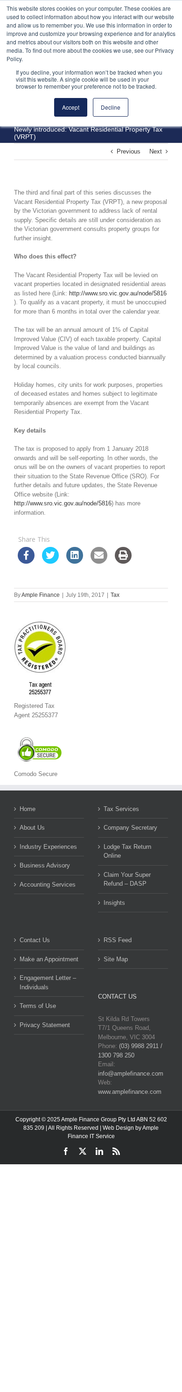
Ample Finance (40, 595)
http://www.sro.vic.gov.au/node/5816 (118, 293)
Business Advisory (45, 865)
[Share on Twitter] (50, 561)
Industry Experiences (48, 846)
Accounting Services (48, 884)
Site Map (116, 959)
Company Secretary (130, 827)
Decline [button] (110, 107)
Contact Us (35, 940)
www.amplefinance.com (129, 1091)
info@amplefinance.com (130, 1073)
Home (27, 808)
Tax (115, 595)
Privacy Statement (45, 1024)
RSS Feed (118, 940)
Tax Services (121, 808)
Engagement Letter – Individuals (48, 982)
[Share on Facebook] (26, 561)
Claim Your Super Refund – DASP (127, 879)
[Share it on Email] (99, 561)
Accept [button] (70, 107)
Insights (114, 902)
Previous (128, 151)
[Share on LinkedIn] (74, 561)
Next (155, 151)
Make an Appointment (49, 959)
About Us (32, 827)
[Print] (123, 561)
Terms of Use (38, 1005)
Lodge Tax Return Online (127, 851)
